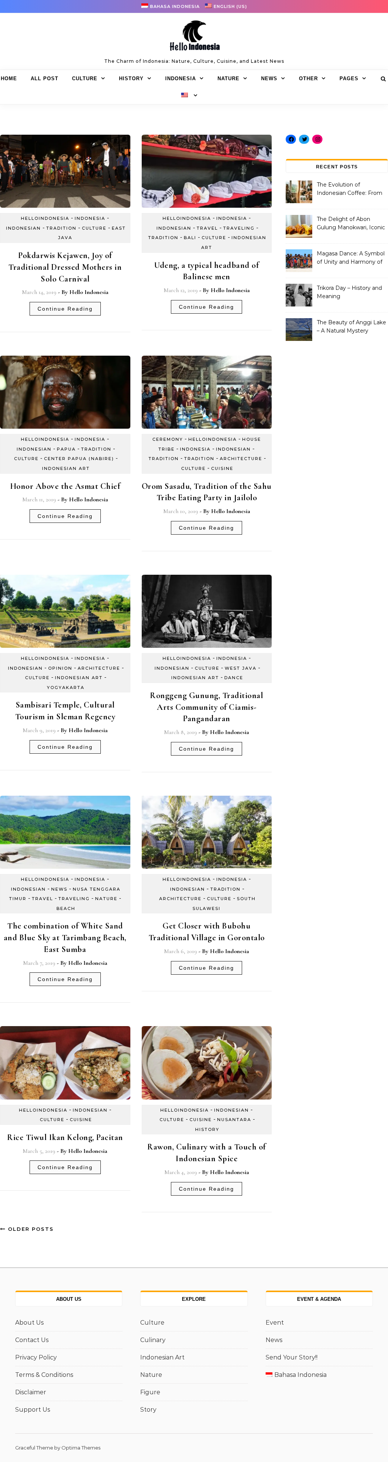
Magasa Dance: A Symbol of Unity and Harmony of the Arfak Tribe (351, 258)
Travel (207, 228)
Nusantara (234, 1119)
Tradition (61, 228)
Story (148, 1409)
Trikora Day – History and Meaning (349, 292)
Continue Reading (65, 309)
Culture (84, 78)
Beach (65, 908)
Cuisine (222, 468)
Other (308, 78)
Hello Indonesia (88, 292)
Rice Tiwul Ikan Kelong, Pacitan (65, 1137)
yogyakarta (65, 687)
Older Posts (30, 1229)
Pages (349, 78)
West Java (241, 668)
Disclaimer (30, 1392)
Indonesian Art (66, 468)
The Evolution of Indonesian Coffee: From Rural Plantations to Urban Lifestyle (351, 189)
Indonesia (180, 78)
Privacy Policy (36, 1357)
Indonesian (23, 228)
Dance (233, 677)
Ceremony (167, 439)
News (269, 78)
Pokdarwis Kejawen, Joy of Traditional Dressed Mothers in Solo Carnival (65, 267)
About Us (29, 1322)
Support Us (32, 1409)
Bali (190, 237)
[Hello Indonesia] (194, 38)
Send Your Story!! (292, 1357)
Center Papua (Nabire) (79, 458)
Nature (228, 78)
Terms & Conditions (44, 1374)
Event (275, 1322)
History (131, 78)
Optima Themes (80, 1448)
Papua (66, 449)
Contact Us (31, 1340)
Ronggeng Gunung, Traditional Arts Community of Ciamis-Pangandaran (206, 707)
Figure (150, 1392)
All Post (44, 78)
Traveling (239, 228)
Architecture (241, 458)
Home (9, 78)
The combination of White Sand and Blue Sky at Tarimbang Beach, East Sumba (65, 937)
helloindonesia (45, 218)
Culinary (153, 1340)
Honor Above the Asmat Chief (65, 486)
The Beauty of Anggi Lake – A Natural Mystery (351, 326)
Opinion (60, 668)
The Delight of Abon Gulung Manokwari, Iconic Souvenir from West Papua (351, 224)
